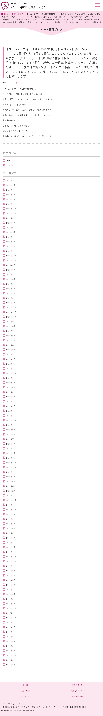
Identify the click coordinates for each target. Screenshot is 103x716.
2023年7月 (10, 331)
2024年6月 (10, 279)
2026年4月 (10, 194)
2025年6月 (10, 227)
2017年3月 (10, 641)
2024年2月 (10, 298)
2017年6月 (10, 631)
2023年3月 (10, 349)
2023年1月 (10, 359)
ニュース (17, 82)
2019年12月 (11, 500)
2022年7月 (10, 382)
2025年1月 (10, 251)
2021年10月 (11, 425)
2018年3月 (10, 594)
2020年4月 (10, 486)
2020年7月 (10, 476)
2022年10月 (11, 373)
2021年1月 (10, 453)
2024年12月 (11, 255)
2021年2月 (10, 448)
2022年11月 (11, 368)
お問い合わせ (25, 696)
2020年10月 (11, 467)
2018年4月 (10, 589)
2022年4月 (10, 396)
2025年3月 (10, 241)
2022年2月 (10, 406)
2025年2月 (10, 246)
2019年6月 (10, 528)
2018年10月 (11, 561)
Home (3, 13)
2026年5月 (10, 189)
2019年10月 (11, 509)
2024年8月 (10, 269)
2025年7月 (10, 222)
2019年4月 (10, 537)
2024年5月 (10, 284)
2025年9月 (10, 218)
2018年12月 (11, 552)
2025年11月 (11, 208)
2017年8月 (10, 622)
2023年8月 (10, 326)
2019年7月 (10, 523)
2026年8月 (10, 180)
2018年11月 (11, 556)
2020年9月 (10, 472)
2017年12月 (11, 608)
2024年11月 (11, 260)
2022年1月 (10, 410)
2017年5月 (10, 636)
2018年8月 (10, 570)
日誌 (8, 160)
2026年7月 (10, 185)
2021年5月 (10, 443)
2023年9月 (10, 321)
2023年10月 (11, 316)
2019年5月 (10, 533)
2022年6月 (10, 387)
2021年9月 (10, 429)
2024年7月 (10, 274)
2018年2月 (10, 599)
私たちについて (77, 690)
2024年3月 (10, 293)
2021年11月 (11, 420)
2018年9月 (10, 566)
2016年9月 (10, 660)
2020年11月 (11, 462)
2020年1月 (10, 495)
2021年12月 (11, 415)
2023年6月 (10, 335)
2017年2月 (10, 646)
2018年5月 (10, 584)
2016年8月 (10, 664)
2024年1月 (10, 302)
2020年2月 (10, 490)
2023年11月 (11, 312)
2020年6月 (10, 481)
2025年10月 (11, 213)
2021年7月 (10, 439)
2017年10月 (11, 617)
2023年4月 (10, 345)
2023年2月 (10, 354)
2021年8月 (10, 434)
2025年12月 (11, 204)
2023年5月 (10, 340)
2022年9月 (10, 378)
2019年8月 (10, 519)
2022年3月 (10, 401)
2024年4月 (10, 288)
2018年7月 (10, 575)
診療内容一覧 (77, 684)
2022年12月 (11, 363)
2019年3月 (10, 542)
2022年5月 (10, 392)
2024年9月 (10, 265)
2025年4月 (10, 236)
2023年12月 (11, 307)
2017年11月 (11, 613)
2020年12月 (11, 457)
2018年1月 (10, 603)
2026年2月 (10, 199)
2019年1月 (10, 547)
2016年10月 (11, 655)
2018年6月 (10, 580)
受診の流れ (25, 690)
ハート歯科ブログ (15, 13)
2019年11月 (11, 504)
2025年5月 (10, 232)
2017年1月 (10, 650)
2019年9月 (10, 514)
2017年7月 (10, 627)
